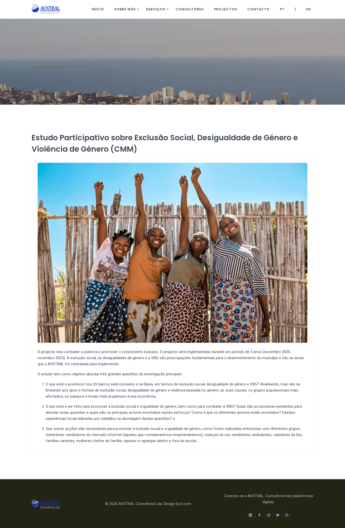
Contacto (258, 9)
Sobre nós (125, 9)
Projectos (225, 9)
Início (97, 9)
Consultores (190, 9)
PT (282, 9)
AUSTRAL (168, 98)
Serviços (155, 9)
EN (308, 9)
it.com (186, 503)
